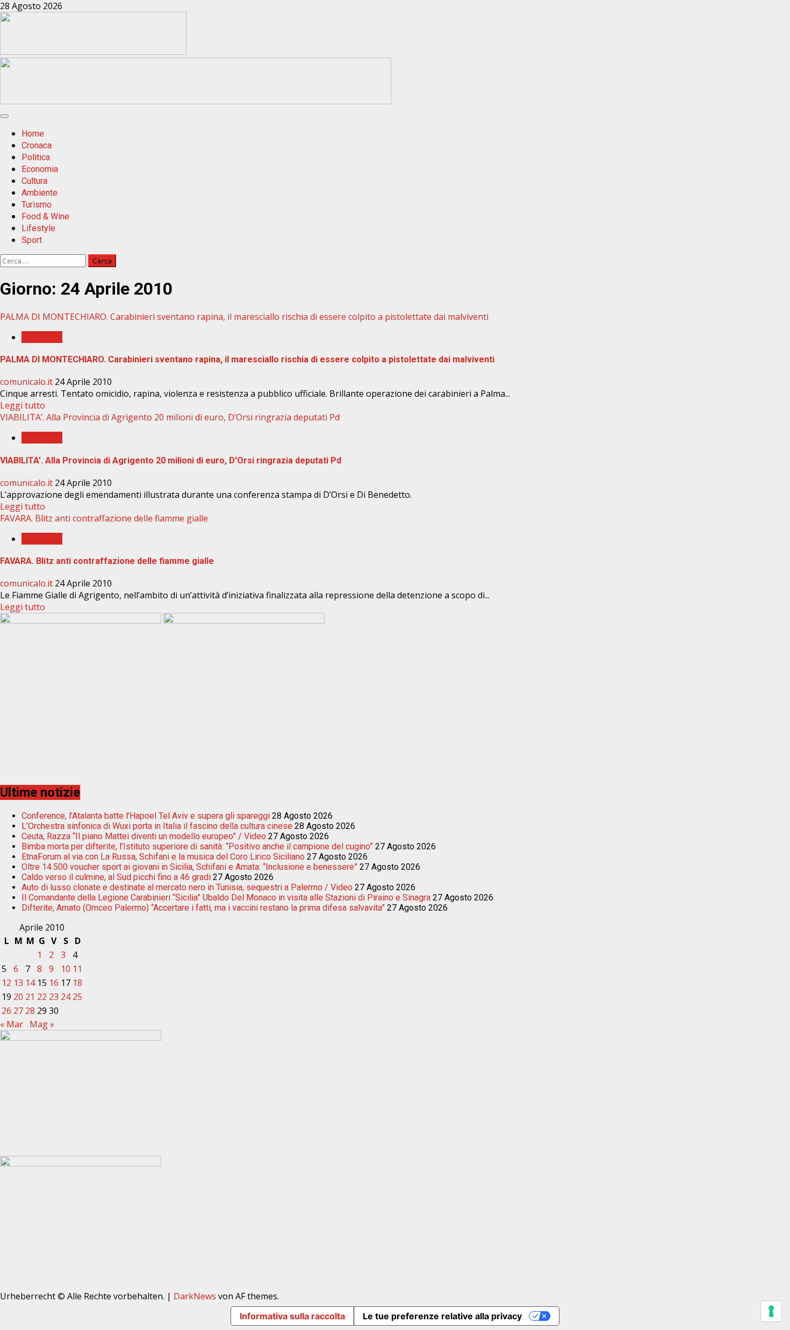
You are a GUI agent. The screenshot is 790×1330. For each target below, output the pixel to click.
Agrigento (41, 337)
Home (32, 133)
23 (54, 997)
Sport (31, 240)
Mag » (42, 1024)
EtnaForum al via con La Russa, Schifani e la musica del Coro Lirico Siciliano (163, 857)
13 (18, 983)
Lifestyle (38, 228)
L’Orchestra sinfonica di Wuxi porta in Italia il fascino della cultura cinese (156, 826)
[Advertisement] (195, 101)
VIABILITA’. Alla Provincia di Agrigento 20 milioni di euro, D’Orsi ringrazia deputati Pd (170, 417)
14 (30, 983)
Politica (35, 157)
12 (6, 983)
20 (18, 997)
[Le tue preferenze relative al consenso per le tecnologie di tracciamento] (771, 1311)
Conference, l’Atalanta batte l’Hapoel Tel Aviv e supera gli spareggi (145, 816)
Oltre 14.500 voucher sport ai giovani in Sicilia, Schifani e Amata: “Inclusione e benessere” (189, 867)
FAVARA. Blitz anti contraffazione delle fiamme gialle (104, 518)
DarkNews (195, 1296)
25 (77, 997)
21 (30, 997)
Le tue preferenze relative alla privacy (442, 1316)
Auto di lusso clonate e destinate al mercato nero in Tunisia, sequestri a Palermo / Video (187, 887)
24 (65, 997)
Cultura (34, 181)
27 (18, 1011)
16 (54, 983)
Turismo (36, 204)
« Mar (11, 1024)
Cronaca (36, 145)
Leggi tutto (22, 405)
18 (77, 983)
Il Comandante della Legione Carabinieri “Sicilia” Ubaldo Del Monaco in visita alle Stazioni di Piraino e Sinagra (225, 897)
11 (77, 969)
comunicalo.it (27, 382)
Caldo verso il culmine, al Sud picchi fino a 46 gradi (116, 877)
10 (65, 969)
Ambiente (39, 193)
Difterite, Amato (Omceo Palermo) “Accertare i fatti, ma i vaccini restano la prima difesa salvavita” (203, 908)
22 (42, 997)
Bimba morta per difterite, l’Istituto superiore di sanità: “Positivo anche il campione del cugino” (197, 846)
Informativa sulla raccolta (292, 1316)
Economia (39, 169)
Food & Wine (45, 216)
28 (30, 1011)
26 (6, 1011)
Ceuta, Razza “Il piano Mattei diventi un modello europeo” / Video (143, 836)
